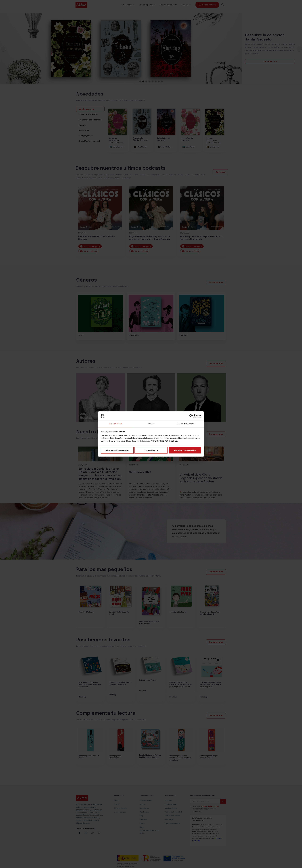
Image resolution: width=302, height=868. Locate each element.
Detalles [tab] (151, 424)
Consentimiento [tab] (115, 424)
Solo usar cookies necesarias (117, 450)
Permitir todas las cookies (185, 450)
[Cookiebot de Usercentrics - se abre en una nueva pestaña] (191, 416)
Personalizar (150, 450)
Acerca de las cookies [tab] (186, 424)
